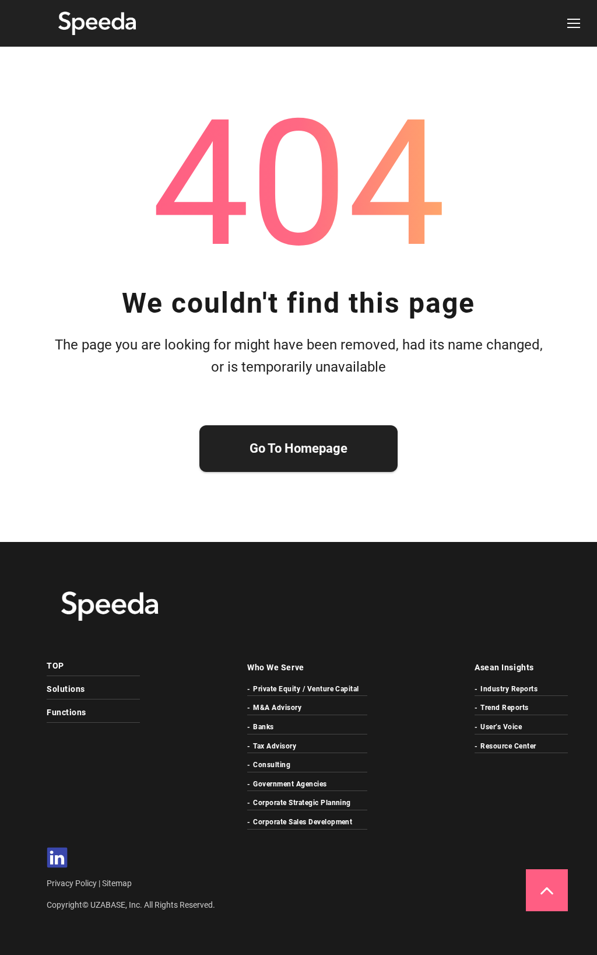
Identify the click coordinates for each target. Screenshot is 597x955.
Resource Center (508, 746)
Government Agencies (289, 784)
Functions (66, 712)
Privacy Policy (73, 883)
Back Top (547, 890)
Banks (263, 727)
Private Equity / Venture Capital (306, 689)
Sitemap (117, 883)
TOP (55, 665)
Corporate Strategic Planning (301, 803)
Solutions (66, 689)
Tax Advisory (274, 746)
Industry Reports (509, 689)
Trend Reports (504, 708)
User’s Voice (501, 727)
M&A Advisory (277, 708)
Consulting (271, 765)
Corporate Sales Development (302, 822)
